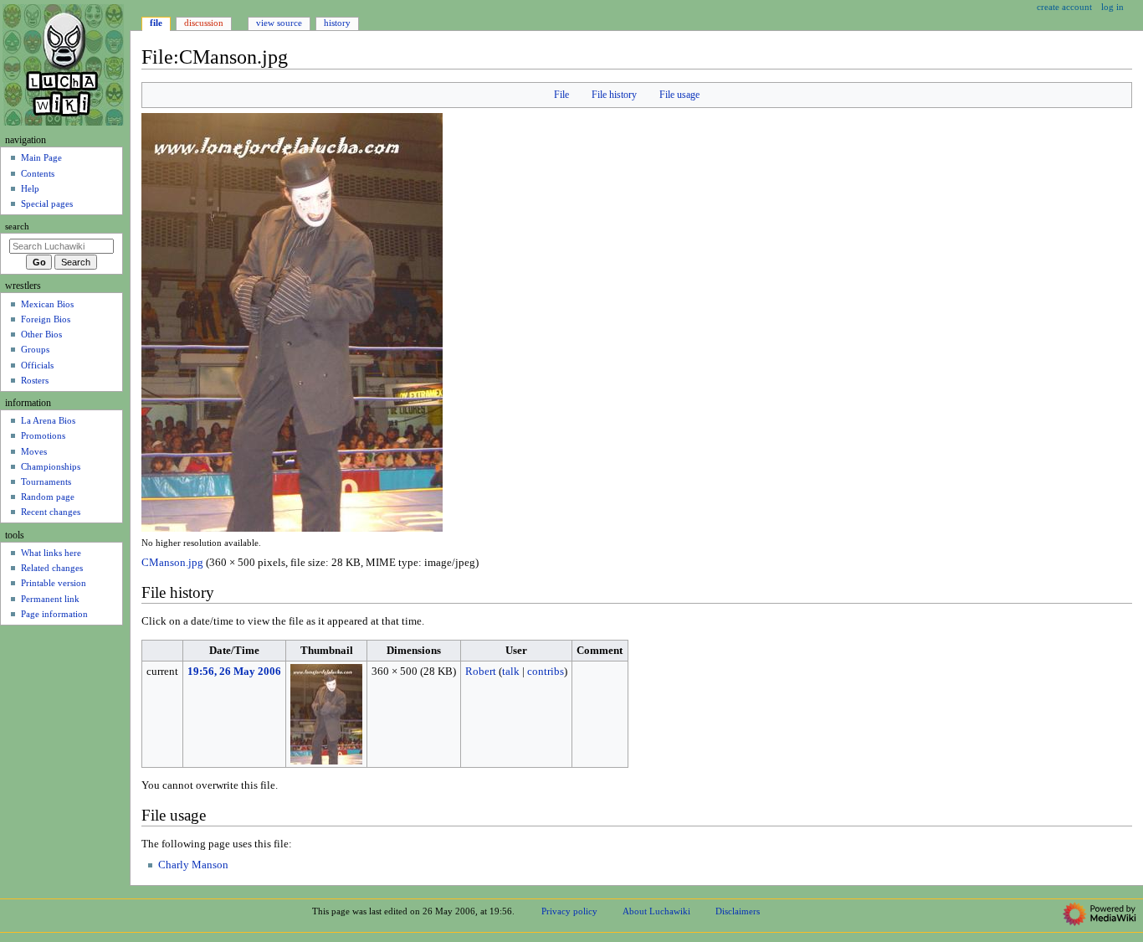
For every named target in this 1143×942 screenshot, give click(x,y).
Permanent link (50, 599)
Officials (37, 365)
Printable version (53, 583)
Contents (37, 173)
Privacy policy (569, 911)
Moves (34, 451)
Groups (35, 349)
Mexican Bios (47, 304)
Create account (1064, 7)
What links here (51, 553)
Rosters (35, 380)
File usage (679, 94)
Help (30, 188)
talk (511, 671)
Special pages (47, 203)
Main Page (41, 157)
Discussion (203, 23)
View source (279, 23)
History (337, 23)
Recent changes (50, 512)
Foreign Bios (45, 319)
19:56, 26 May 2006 (234, 671)
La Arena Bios (48, 420)
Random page (47, 497)
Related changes (52, 568)
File (561, 94)
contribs (545, 671)
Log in (1112, 7)
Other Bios (41, 334)
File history (614, 94)
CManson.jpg (172, 563)
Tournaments (46, 481)
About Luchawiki (656, 911)
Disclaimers (737, 911)
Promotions (43, 435)
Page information (54, 614)
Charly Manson (193, 865)
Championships (50, 466)
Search (17, 226)
